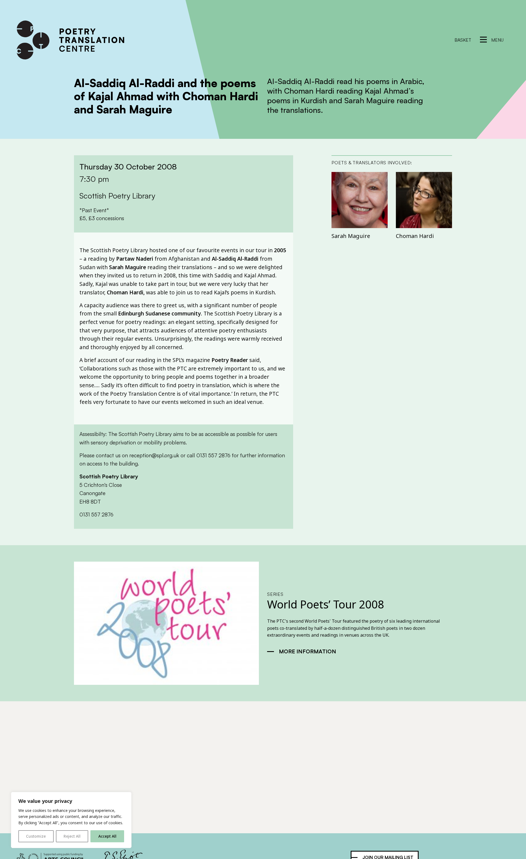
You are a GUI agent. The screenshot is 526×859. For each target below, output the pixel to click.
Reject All (72, 836)
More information (307, 651)
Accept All (107, 836)
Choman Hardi (415, 236)
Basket (462, 40)
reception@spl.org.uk (154, 455)
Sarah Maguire (350, 236)
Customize (36, 836)
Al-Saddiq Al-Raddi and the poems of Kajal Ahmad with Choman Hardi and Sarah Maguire (166, 96)
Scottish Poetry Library (108, 476)
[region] (71, 820)
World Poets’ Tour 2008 (325, 604)
